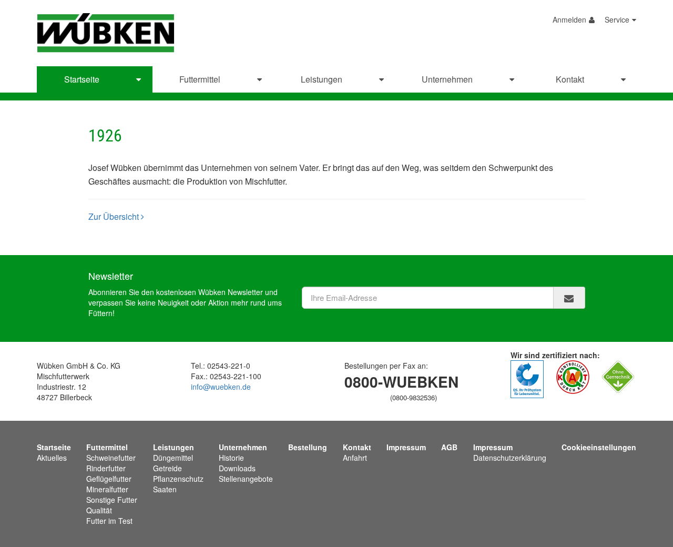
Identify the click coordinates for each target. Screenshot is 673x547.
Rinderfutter (106, 468)
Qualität (99, 510)
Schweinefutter (111, 457)
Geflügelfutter (108, 478)
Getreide (167, 468)
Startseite (81, 79)
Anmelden (569, 19)
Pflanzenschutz (178, 478)
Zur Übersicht (114, 216)
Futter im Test (109, 520)
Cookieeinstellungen (599, 447)
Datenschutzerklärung (509, 457)
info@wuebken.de (221, 386)
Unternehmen (447, 79)
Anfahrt (355, 457)
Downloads (237, 468)
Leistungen (321, 79)
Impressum (406, 447)
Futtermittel (199, 79)
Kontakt (570, 79)
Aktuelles (52, 457)
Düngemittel (173, 457)
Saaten (165, 489)
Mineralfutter (107, 489)
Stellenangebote (246, 478)
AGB (449, 447)
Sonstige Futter (111, 499)
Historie (231, 457)
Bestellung (307, 447)
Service (617, 19)
